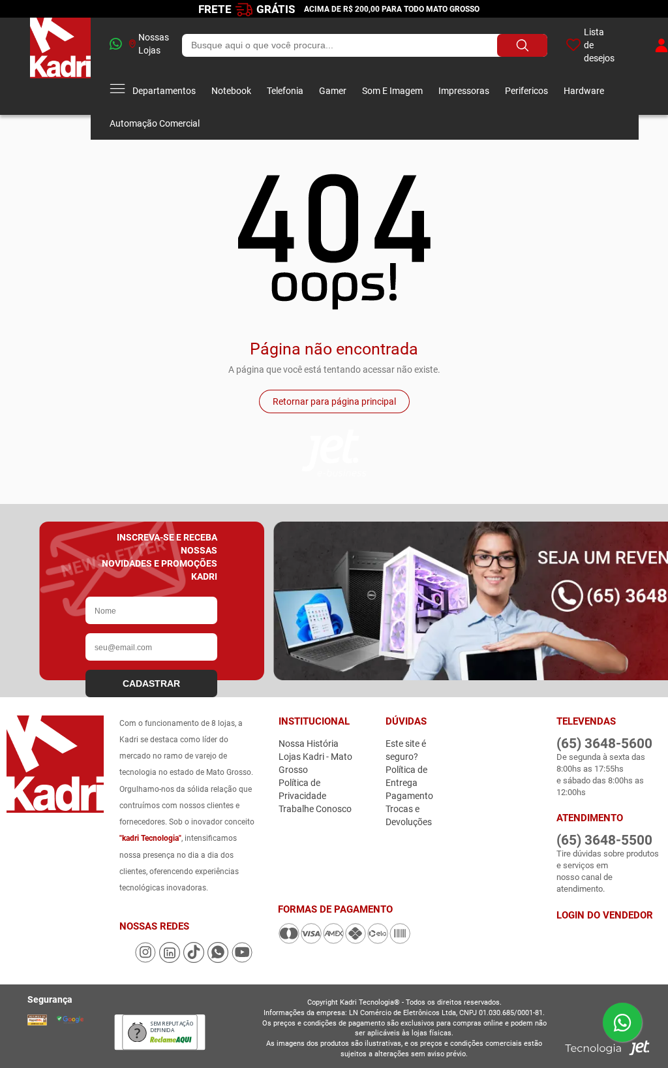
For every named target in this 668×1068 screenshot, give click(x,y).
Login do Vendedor (604, 915)
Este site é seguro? (406, 750)
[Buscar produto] (522, 45)
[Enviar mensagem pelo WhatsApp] (622, 1022)
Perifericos (526, 91)
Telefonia (285, 91)
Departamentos (164, 91)
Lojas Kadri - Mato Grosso (315, 763)
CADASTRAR (151, 683)
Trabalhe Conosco (315, 809)
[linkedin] (171, 959)
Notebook (231, 91)
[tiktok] (195, 959)
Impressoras (463, 91)
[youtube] (242, 959)
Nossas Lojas (153, 43)
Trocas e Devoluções (409, 815)
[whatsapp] (110, 45)
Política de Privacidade (302, 789)
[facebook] (126, 959)
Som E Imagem (392, 91)
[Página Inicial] (60, 66)
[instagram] (146, 959)
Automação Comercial (155, 123)
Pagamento (409, 796)
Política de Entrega (406, 776)
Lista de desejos (599, 45)
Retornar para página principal (334, 401)
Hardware (584, 91)
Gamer (332, 91)
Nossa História (309, 743)
